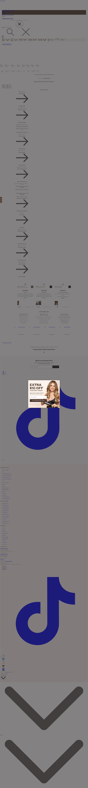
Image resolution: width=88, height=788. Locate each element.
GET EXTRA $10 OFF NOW (38, 400)
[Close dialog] (58, 382)
